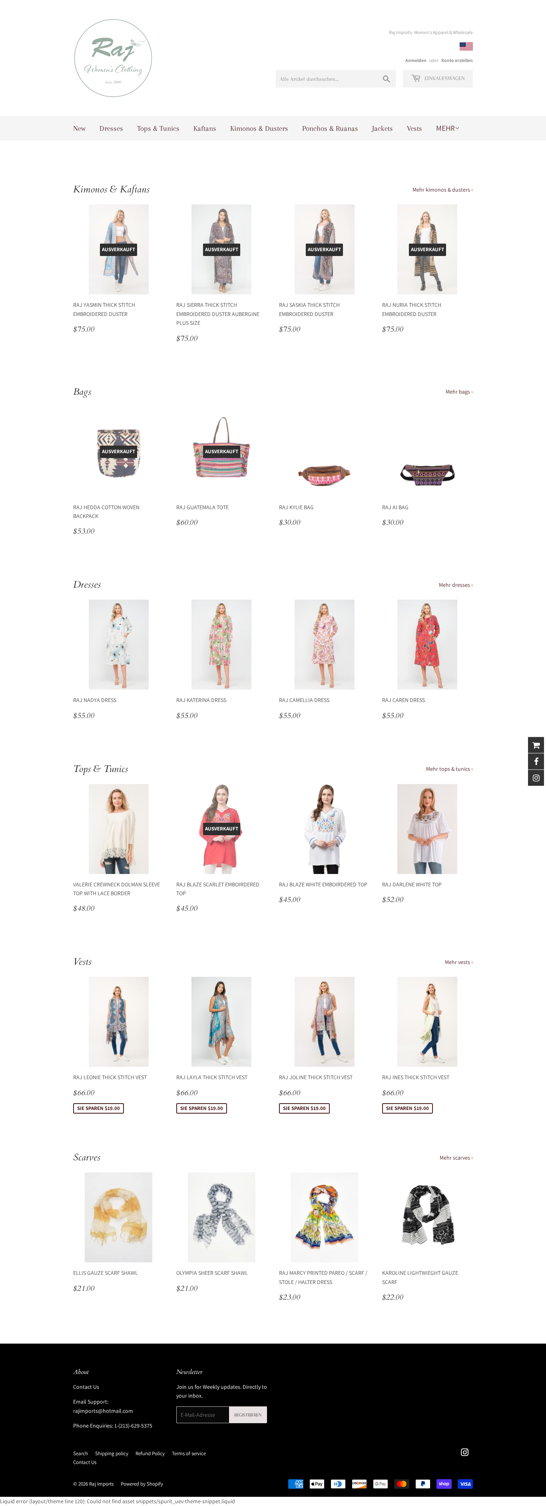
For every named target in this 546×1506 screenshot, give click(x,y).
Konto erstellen (457, 60)
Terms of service (189, 1453)
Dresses (111, 128)
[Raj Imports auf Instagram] (465, 1453)
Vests (414, 128)
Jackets (382, 128)
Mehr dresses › (456, 584)
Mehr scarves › (456, 1157)
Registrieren (248, 1415)
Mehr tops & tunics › (449, 768)
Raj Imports (101, 1483)
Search (80, 1453)
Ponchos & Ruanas (330, 128)
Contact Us (86, 1386)
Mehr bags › (459, 391)
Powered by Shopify (142, 1483)
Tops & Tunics (158, 128)
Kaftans (204, 128)
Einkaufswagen (444, 78)
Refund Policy (150, 1453)
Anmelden (415, 60)
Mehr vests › (459, 962)
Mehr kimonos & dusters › (442, 189)
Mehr (445, 128)
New (79, 128)
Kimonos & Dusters (259, 128)
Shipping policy (111, 1453)
